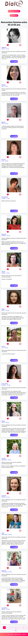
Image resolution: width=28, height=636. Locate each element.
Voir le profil (14, 61)
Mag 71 (3, 309)
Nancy (3, 49)
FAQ (9, 634)
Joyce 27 (4, 570)
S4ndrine (4, 234)
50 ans (7, 422)
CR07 (3, 533)
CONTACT (24, 634)
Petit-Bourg (4, 571)
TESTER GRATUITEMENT (14, 11)
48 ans (6, 347)
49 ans (8, 385)
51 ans (7, 49)
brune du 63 (5, 383)
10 (15, 630)
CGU (11, 634)
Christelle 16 (5, 197)
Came (3, 422)
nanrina (3, 458)
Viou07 (3, 271)
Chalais (3, 198)
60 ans (6, 161)
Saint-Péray (4, 534)
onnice (3, 346)
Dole (3, 161)
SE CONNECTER (14, 15)
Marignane (4, 459)
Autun (3, 310)
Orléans (3, 273)
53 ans (8, 273)
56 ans (8, 235)
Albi (3, 86)
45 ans (6, 123)
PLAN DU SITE (17, 634)
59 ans (10, 534)
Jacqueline (4, 608)
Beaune (3, 609)
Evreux (3, 497)
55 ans (7, 310)
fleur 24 (3, 159)
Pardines (4, 385)
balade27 (4, 495)
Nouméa (4, 235)
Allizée (3, 421)
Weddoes (4, 47)
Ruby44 (3, 85)
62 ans (9, 459)
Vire (3, 347)
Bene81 (3, 122)
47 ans (8, 198)
